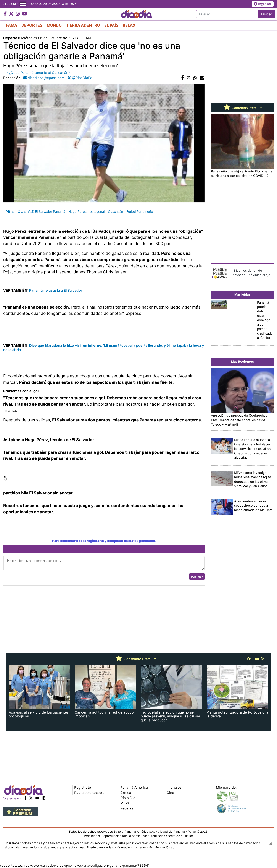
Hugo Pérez (77, 212)
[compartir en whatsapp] (195, 78)
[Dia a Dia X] (11, 14)
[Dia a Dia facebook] (6, 14)
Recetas (126, 808)
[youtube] (37, 798)
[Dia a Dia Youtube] (24, 14)
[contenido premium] (20, 811)
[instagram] (43, 798)
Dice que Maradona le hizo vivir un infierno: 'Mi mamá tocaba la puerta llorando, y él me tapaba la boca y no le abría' (103, 347)
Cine (170, 792)
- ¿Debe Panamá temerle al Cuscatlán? (38, 72)
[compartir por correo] (201, 78)
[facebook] (25, 798)
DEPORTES (31, 25)
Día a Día (127, 798)
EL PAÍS (111, 25)
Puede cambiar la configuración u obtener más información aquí (132, 847)
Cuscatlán (115, 212)
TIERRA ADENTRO (83, 25)
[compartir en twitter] (188, 78)
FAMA (11, 25)
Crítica (125, 792)
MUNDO (54, 25)
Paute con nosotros (90, 792)
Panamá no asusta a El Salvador (55, 290)
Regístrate (82, 787)
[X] (31, 798)
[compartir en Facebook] (182, 78)
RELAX (129, 25)
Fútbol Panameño (139, 212)
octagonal (97, 212)
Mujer (124, 803)
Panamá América (134, 787)
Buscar (266, 14)
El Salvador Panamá (50, 212)
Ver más (253, 658)
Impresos (174, 787)
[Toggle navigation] (22, 4)
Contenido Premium (246, 108)
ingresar (264, 4)
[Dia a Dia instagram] (18, 14)
